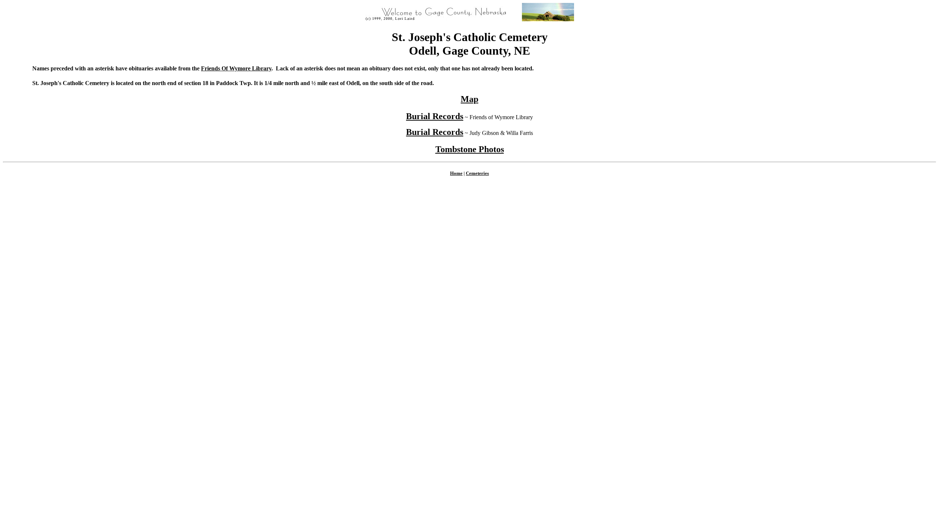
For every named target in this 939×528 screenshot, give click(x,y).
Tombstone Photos (469, 149)
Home (456, 173)
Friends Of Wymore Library (236, 68)
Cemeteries (477, 173)
